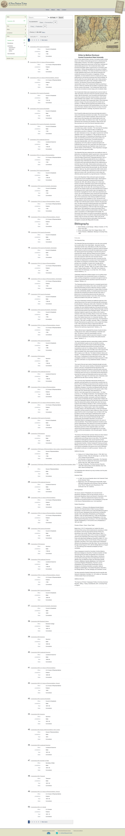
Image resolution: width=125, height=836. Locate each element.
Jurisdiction (9, 33)
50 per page (43, 36)
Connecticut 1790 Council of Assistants (39, 46)
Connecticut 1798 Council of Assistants (40, 418)
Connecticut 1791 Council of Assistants (39, 93)
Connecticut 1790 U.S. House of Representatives (42, 62)
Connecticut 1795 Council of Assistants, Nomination (44, 309)
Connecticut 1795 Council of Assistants (40, 294)
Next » (43, 32)
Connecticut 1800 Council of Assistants (40, 590)
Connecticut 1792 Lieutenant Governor (39, 139)
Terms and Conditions (78, 830)
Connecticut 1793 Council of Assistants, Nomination (44, 186)
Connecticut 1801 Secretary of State (40, 760)
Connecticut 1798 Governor (38, 433)
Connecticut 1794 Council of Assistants (40, 232)
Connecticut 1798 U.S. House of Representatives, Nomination (46, 513)
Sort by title (33, 36)
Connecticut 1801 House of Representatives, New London (45, 729)
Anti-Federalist (11, 53)
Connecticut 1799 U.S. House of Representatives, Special (45, 575)
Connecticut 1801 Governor (38, 714)
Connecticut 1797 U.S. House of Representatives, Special (45, 402)
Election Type (10, 58)
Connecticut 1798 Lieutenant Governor (40, 482)
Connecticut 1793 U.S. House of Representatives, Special (45, 201)
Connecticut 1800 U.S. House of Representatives (43, 667)
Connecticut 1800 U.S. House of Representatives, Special (45, 683)
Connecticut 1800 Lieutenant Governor (40, 652)
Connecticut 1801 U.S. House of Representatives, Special (45, 791)
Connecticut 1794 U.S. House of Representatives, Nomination (46, 278)
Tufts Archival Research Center (64, 830)
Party (8, 36)
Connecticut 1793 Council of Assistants (39, 170)
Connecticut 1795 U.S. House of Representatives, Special (45, 325)
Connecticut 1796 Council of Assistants (40, 340)
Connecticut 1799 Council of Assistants (40, 528)
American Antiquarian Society (48, 830)
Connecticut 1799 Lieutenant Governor (40, 559)
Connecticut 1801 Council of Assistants (40, 698)
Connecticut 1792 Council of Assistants (39, 108)
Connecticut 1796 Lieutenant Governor (40, 371)
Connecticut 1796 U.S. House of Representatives (43, 387)
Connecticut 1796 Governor (38, 356)
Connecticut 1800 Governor (38, 637)
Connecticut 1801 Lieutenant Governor (40, 745)
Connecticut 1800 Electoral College (40, 621)
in (48, 17)
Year (8, 26)
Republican (10, 43)
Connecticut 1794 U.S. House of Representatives (43, 263)
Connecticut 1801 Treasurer (38, 776)
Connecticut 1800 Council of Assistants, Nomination (44, 606)
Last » (46, 39)
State (8, 17)
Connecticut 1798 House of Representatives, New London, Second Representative (51, 449)
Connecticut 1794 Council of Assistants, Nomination (44, 248)
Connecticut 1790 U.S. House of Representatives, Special (44, 77)
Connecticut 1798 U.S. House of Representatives (43, 497)
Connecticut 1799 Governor (38, 544)
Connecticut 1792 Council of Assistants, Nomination (43, 124)
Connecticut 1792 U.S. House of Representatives (42, 155)
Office (8, 29)
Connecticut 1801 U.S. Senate (38, 807)
